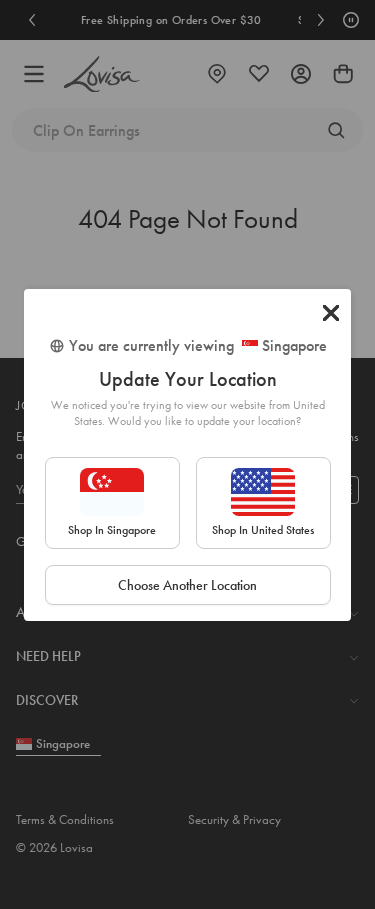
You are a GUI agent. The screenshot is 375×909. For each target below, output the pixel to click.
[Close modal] (331, 313)
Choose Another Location (187, 585)
